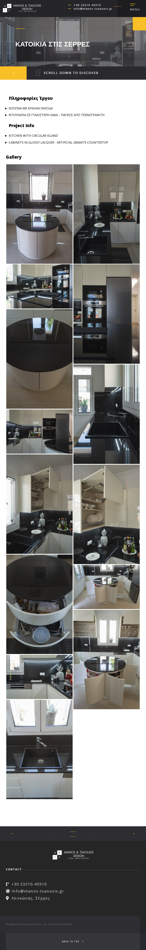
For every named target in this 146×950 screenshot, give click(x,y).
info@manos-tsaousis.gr (93, 8)
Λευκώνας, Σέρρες (31, 898)
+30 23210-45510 (87, 5)
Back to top (71, 941)
